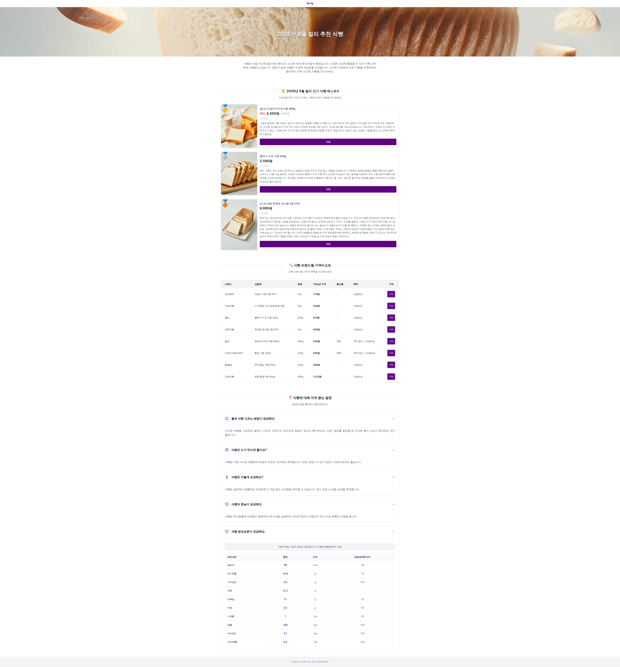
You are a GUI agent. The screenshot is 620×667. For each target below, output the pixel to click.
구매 (328, 141)
